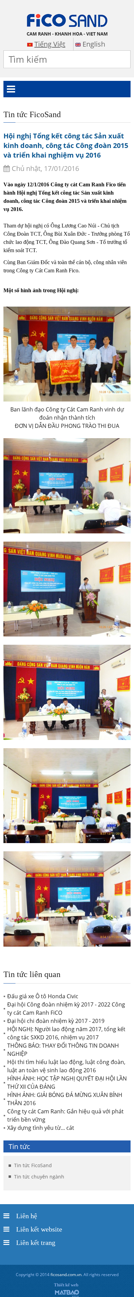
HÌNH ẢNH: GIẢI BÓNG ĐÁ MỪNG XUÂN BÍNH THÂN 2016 (64, 1099)
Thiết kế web (66, 1284)
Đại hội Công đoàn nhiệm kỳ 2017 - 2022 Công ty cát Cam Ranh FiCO (66, 1008)
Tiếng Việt (49, 44)
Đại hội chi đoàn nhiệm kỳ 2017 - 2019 (55, 1021)
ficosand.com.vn (66, 1274)
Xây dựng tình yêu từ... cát (40, 1128)
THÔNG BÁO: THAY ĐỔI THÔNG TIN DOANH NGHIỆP (63, 1050)
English (93, 44)
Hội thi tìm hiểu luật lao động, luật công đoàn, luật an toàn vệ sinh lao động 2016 (66, 1066)
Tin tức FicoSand (33, 1165)
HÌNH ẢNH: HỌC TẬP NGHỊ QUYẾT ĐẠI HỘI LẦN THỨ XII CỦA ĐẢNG (67, 1082)
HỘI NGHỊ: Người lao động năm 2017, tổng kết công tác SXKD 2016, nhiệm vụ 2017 (66, 1033)
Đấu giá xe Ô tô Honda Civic (42, 996)
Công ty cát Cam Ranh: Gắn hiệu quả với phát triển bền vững (65, 1115)
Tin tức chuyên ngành (39, 1176)
